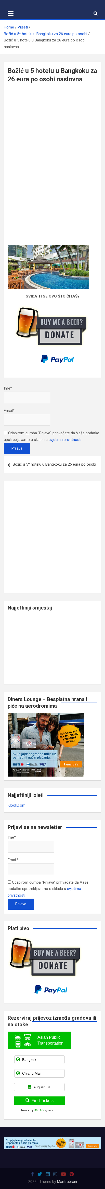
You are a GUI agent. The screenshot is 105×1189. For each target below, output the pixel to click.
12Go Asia (39, 1110)
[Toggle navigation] (10, 13)
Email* (9, 410)
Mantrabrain (67, 1181)
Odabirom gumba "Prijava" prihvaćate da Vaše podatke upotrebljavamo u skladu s (48, 889)
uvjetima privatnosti (65, 439)
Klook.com (16, 805)
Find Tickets (43, 1100)
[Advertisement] (52, 128)
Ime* (8, 388)
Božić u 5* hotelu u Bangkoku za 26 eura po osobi (54, 464)
